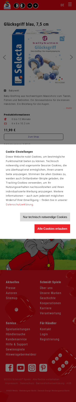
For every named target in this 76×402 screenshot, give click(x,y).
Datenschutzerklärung (19, 204)
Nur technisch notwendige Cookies (45, 217)
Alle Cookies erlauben (52, 228)
